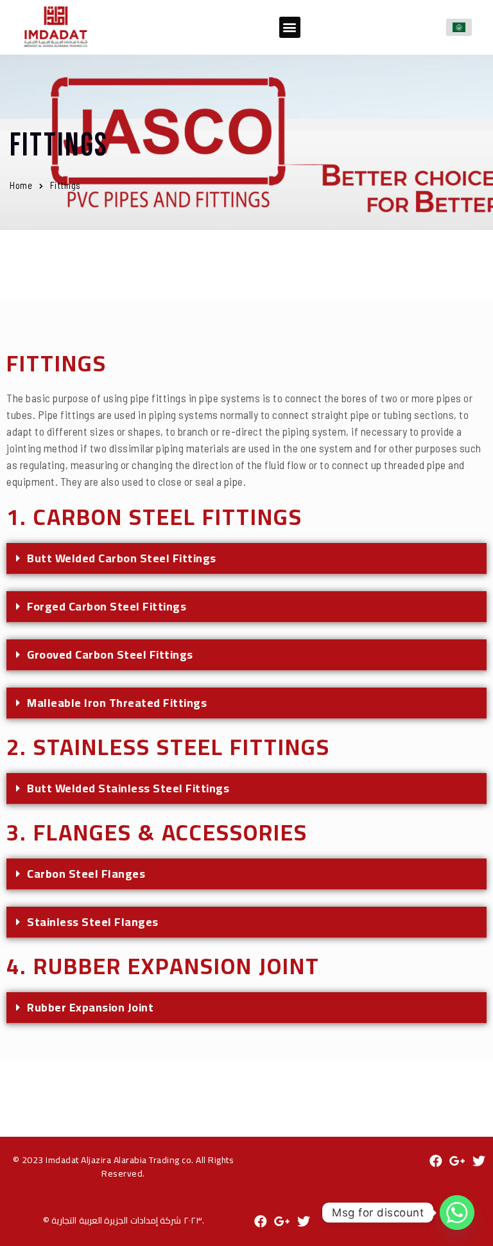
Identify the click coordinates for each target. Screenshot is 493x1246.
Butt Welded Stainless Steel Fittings (128, 788)
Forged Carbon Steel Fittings (106, 606)
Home (21, 185)
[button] (290, 27)
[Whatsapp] (457, 1212)
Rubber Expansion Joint (90, 1007)
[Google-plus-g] (457, 1161)
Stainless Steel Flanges (93, 921)
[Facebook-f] (436, 1161)
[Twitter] (479, 1161)
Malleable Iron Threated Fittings (117, 702)
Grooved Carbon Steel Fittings (110, 654)
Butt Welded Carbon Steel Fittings (121, 558)
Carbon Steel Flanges (86, 873)
